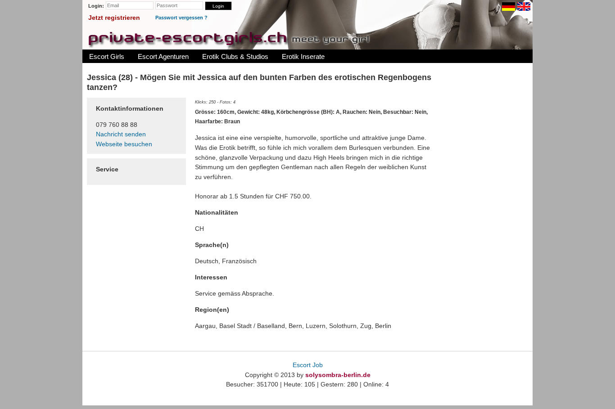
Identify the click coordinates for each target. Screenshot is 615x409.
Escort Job (308, 365)
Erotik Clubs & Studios (235, 56)
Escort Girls (106, 56)
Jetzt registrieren (114, 17)
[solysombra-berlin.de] (228, 38)
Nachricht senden (121, 134)
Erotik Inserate (303, 56)
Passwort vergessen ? (181, 17)
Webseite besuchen (124, 144)
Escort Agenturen (163, 56)
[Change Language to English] (523, 6)
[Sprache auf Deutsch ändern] (508, 6)
